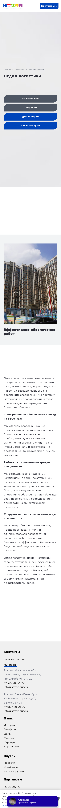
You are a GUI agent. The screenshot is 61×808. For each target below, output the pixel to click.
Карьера (9, 742)
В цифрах (10, 729)
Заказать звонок (14, 659)
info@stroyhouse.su (16, 687)
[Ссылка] (13, 6)
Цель (7, 733)
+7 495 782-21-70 (14, 682)
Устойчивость (13, 767)
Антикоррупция (14, 771)
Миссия (9, 738)
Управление (12, 746)
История (9, 725)
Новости (9, 762)
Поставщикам (13, 786)
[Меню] (32, 6)
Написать (10, 664)
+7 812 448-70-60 (14, 706)
